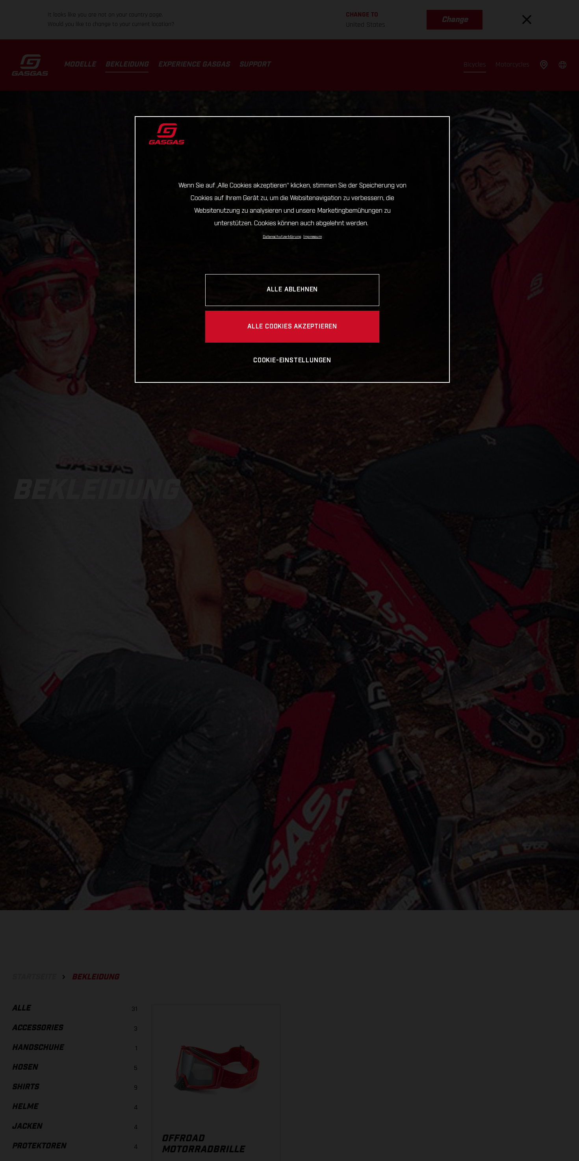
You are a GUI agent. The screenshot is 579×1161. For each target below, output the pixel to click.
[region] (292, 249)
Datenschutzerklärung (282, 237)
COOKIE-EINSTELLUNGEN (292, 361)
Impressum (312, 237)
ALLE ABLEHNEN (292, 290)
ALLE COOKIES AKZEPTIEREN (292, 327)
